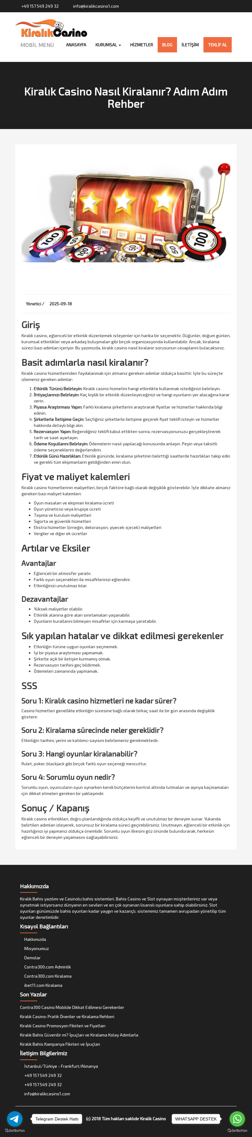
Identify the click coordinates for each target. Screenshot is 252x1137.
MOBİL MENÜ (37, 44)
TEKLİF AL (217, 44)
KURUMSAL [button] (107, 44)
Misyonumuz (36, 948)
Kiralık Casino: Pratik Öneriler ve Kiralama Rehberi (67, 1016)
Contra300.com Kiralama (47, 976)
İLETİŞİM (190, 44)
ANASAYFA (76, 44)
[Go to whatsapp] (237, 1119)
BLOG (167, 44)
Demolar (32, 957)
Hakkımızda (34, 939)
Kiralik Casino (153, 1118)
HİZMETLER (141, 44)
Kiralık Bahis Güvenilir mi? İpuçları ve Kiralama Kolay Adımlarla (79, 1034)
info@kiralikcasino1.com (95, 6)
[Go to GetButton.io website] (237, 1131)
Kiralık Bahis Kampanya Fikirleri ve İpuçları (60, 1044)
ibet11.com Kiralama (42, 985)
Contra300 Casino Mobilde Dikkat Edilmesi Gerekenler (72, 1007)
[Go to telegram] (14, 1119)
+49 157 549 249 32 (39, 6)
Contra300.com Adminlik (47, 966)
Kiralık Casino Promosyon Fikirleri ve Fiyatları (62, 1025)
